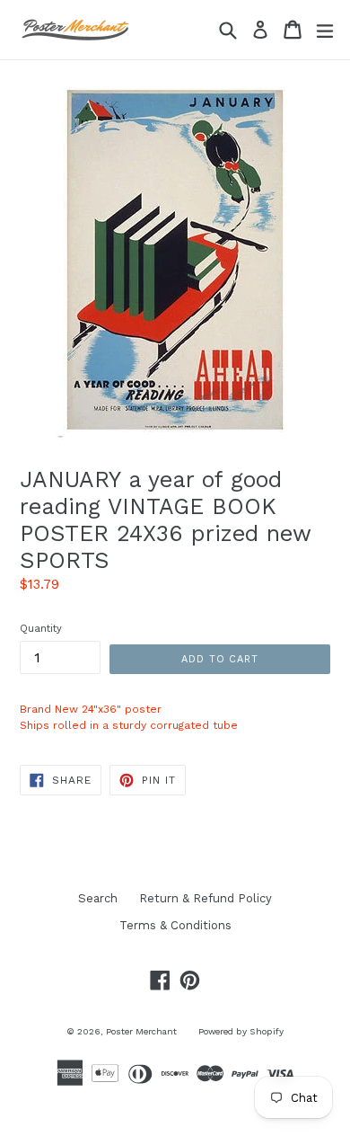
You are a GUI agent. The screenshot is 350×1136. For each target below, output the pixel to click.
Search (98, 898)
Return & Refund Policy (205, 898)
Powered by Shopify (241, 1031)
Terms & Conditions (175, 925)
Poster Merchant (141, 1031)
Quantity (41, 629)
